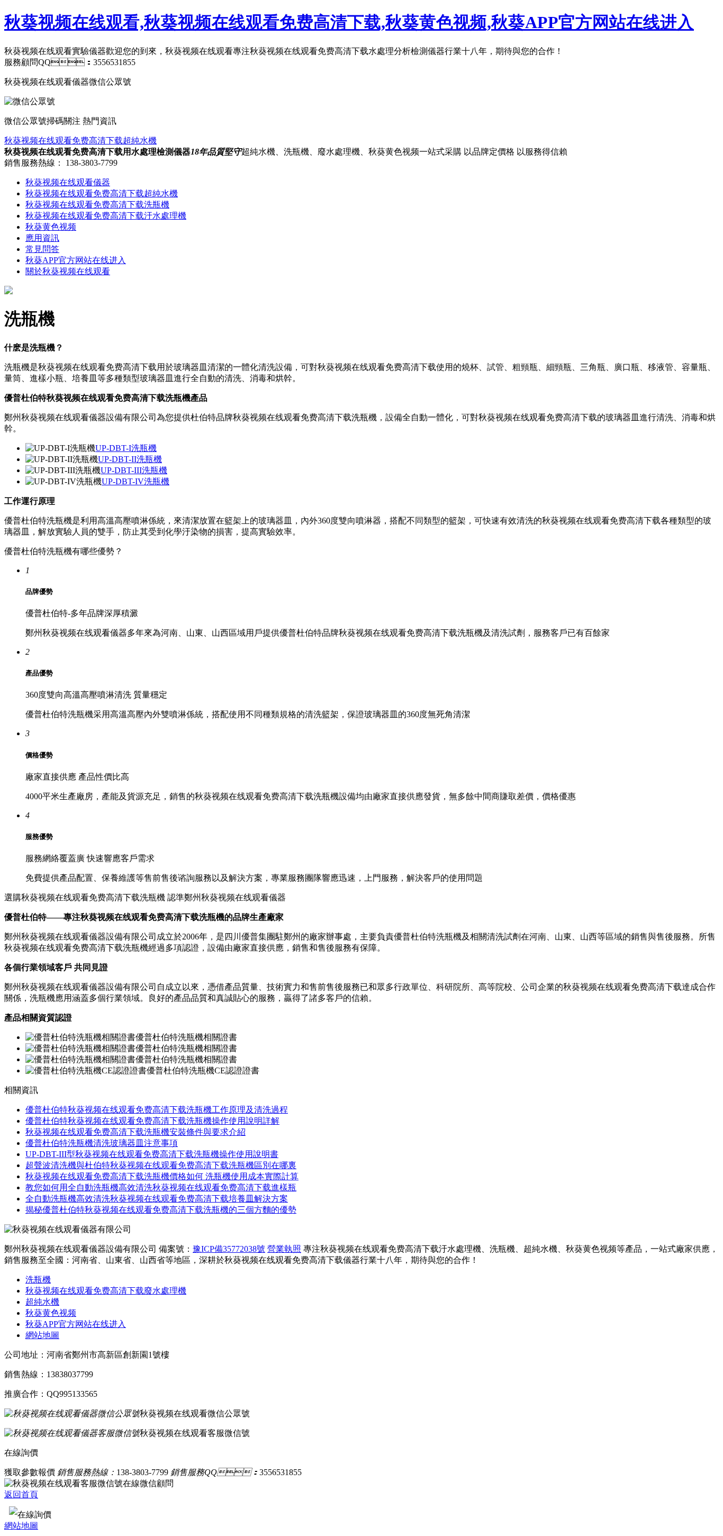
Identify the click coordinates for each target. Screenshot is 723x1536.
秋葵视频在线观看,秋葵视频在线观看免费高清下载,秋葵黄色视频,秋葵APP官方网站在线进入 (349, 22)
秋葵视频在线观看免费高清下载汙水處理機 (105, 215)
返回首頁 (21, 1494)
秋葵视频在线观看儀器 (67, 182)
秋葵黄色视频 (50, 226)
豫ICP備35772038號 (229, 1248)
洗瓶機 (38, 1279)
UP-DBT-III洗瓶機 (134, 470)
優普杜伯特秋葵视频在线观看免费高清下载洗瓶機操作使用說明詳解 (152, 1120)
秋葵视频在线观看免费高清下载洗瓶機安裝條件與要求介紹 (135, 1131)
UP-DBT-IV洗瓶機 (135, 481)
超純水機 (42, 1301)
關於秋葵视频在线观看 (67, 271)
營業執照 (284, 1248)
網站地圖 (42, 1335)
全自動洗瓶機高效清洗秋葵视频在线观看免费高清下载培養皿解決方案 (156, 1198)
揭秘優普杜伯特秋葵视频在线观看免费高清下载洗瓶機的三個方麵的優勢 (160, 1209)
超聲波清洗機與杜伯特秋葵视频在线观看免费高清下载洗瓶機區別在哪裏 (160, 1165)
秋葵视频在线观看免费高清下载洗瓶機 (97, 204)
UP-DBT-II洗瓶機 (130, 459)
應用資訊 (42, 237)
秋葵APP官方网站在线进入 (75, 260)
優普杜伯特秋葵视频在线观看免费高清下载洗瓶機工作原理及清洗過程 (156, 1109)
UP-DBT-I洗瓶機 (126, 448)
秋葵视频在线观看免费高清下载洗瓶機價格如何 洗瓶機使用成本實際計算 (162, 1176)
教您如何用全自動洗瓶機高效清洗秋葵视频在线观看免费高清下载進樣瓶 (160, 1187)
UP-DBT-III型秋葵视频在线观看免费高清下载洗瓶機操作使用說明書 (151, 1154)
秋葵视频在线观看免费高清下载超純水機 (80, 140)
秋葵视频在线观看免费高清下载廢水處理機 (105, 1290)
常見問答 (42, 249)
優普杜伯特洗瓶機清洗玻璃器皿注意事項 (101, 1143)
